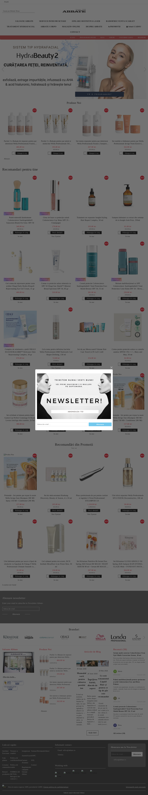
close (111, 367)
